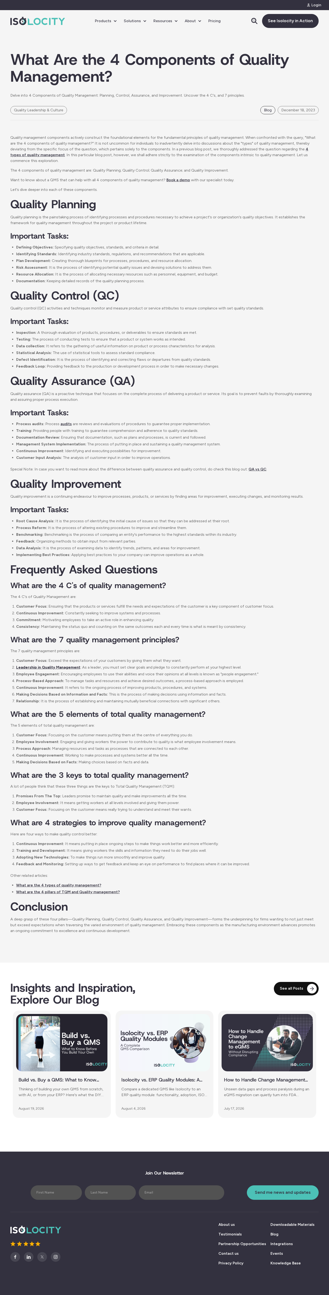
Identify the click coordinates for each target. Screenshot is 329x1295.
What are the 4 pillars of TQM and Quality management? (68, 892)
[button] (106, 21)
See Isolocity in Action (290, 20)
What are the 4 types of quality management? (58, 885)
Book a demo (178, 180)
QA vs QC (257, 469)
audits (66, 424)
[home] (37, 21)
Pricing (214, 21)
